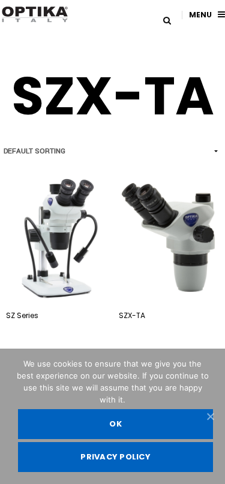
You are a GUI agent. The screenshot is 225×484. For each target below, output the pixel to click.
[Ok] (210, 416)
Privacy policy (115, 456)
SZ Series (22, 315)
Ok (115, 423)
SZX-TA (132, 315)
